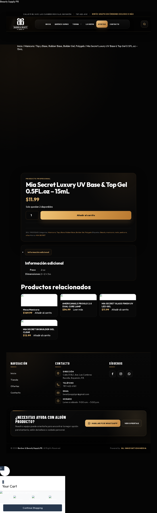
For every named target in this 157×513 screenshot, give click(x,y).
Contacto (114, 24)
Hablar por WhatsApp (104, 423)
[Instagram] (120, 373)
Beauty (102, 232)
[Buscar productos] (144, 24)
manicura (110, 232)
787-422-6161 (82, 14)
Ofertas (102, 24)
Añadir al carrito (86, 215)
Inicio (48, 24)
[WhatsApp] (129, 373)
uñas (28, 235)
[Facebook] (112, 373)
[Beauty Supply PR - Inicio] (20, 24)
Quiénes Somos (62, 24)
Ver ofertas (132, 423)
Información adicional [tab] (38, 252)
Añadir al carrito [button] (43, 312)
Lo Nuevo (90, 24)
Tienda (76, 24)
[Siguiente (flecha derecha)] (151, 256)
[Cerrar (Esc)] (147, 3)
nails (117, 232)
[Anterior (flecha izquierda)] (5, 256)
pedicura (123, 232)
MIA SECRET (41, 235)
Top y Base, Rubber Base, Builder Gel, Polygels (60, 46)
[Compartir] (140, 3)
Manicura (29, 46)
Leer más (78, 309)
